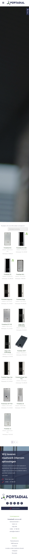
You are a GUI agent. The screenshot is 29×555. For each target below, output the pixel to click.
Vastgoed (14, 551)
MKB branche (14, 543)
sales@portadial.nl (14, 531)
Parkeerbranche (14, 541)
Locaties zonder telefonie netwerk (14, 548)
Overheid (14, 546)
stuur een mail (9, 479)
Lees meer (5, 475)
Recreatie (14, 553)
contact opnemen (16, 508)
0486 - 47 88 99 (10, 482)
